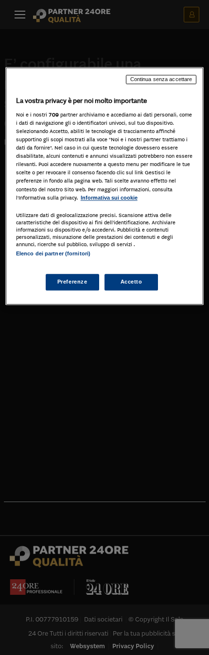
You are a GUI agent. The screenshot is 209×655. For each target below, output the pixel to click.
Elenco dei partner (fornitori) (53, 253)
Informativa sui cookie (109, 198)
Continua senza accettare (161, 80)
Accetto (131, 282)
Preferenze (72, 282)
